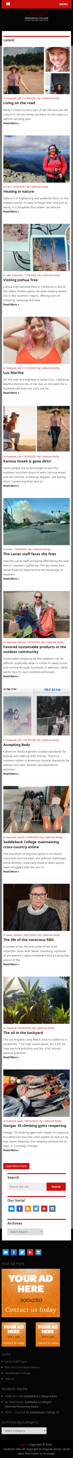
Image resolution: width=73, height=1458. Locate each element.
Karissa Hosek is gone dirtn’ (27, 461)
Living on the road (19, 103)
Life (19, 98)
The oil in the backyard (23, 1032)
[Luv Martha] (36, 340)
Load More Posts (16, 1166)
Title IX (9, 1379)
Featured (11, 98)
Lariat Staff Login (16, 1361)
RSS (28, 1209)
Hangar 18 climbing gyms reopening (34, 1125)
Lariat (24, 1444)
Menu (63, 4)
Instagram (52, 1209)
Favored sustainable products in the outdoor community (34, 649)
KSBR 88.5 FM (14, 1396)
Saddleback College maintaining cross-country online (31, 844)
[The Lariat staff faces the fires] (36, 521)
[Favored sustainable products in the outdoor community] (36, 614)
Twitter (36, 1209)
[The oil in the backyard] (36, 1000)
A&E (8, 275)
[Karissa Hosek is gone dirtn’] (36, 428)
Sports (20, 837)
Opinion (21, 642)
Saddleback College (17, 1373)
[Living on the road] (36, 70)
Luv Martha (13, 372)
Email (11, 1209)
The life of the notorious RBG (28, 939)
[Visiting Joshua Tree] (36, 247)
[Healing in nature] (36, 159)
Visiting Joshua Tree (20, 280)
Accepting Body (16, 744)
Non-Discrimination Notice (22, 1367)
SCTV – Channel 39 (17, 1412)
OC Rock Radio (14, 1402)
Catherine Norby (50, 98)
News (9, 549)
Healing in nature (18, 191)
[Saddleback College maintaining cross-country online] (36, 809)
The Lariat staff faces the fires (29, 554)
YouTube (44, 1209)
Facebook (20, 1209)
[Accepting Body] (36, 712)
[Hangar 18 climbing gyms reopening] (36, 1093)
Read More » (11, 123)
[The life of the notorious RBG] (36, 907)
